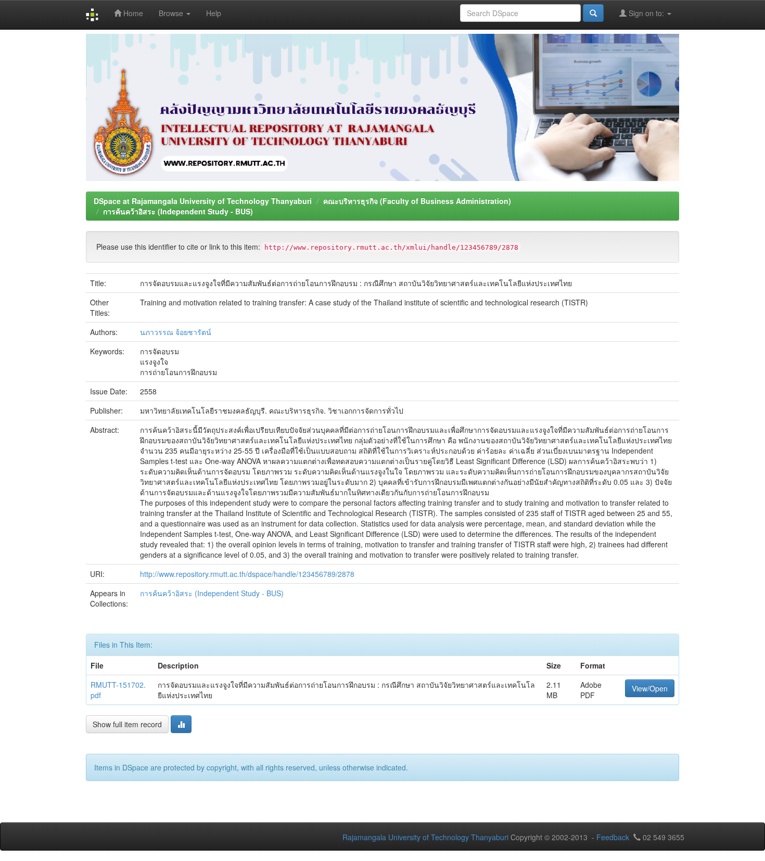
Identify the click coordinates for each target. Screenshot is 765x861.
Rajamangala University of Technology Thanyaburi (425, 837)
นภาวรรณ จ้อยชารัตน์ (175, 332)
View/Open (650, 688)
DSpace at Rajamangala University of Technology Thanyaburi (203, 201)
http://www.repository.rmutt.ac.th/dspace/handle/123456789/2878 (247, 574)
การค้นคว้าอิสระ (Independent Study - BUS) (178, 211)
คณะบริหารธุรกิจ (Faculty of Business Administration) (417, 201)
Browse (172, 13)
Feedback (612, 837)
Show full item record (127, 724)
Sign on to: (646, 13)
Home (132, 13)
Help (213, 13)
